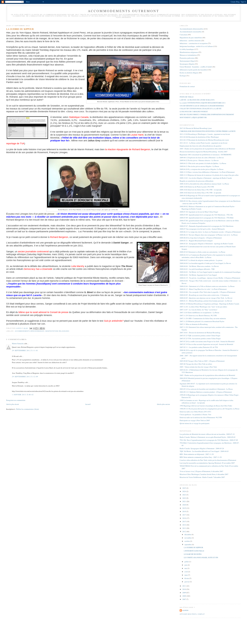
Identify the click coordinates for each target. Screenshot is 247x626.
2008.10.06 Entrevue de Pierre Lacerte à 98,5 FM (197, 187)
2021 (184, 501)
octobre (187, 541)
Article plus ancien (163, 404)
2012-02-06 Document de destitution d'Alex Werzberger (199, 137)
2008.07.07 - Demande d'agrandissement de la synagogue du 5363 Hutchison (206, 226)
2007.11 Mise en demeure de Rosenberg (194, 324)
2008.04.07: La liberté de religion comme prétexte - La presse (201, 260)
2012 (184, 531)
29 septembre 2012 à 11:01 (25, 350)
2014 (184, 525)
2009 (184, 592)
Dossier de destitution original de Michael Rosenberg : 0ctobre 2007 (203, 151)
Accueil (88, 404)
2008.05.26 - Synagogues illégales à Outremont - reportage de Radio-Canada (206, 243)
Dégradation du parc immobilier (191, 37)
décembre (188, 534)
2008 (184, 596)
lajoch (185, 610)
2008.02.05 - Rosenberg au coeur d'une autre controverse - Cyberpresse (204, 295)
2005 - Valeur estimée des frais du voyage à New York (198, 367)
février (186, 578)
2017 (184, 515)
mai (185, 568)
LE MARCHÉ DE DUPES (192, 554)
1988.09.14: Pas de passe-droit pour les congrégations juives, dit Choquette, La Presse (209, 409)
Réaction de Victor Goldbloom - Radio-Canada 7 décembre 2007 (202, 477)
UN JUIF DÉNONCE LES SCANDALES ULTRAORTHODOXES (202, 106)
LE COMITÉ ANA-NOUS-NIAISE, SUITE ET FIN (201, 557)
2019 (184, 508)
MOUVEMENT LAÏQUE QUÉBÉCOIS (193, 117)
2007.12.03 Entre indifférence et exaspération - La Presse (199, 312)
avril (186, 571)
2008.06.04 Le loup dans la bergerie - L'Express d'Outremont (201, 238)
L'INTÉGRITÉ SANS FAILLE (194, 551)
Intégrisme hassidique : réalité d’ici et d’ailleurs (196, 46)
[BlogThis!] (36, 328)
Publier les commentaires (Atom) (27, 409)
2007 (184, 599)
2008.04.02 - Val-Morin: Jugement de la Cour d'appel (198, 275)
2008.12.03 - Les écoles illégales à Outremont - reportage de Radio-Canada (206, 178)
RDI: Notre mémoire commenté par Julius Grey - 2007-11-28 (201, 457)
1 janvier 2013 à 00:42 (23, 394)
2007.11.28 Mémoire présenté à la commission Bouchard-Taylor (202, 321)
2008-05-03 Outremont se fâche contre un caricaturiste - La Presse (202, 252)
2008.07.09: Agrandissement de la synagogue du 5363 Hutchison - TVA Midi (206, 218)
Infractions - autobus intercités (190, 40)
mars (186, 575)
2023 (184, 495)
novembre (188, 538)
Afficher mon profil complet (192, 614)
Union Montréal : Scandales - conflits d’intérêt (196, 67)
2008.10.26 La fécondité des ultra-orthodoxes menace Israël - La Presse (204, 184)
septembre (188, 544)
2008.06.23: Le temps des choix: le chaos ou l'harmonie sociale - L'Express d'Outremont (210, 232)
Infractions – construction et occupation (194, 43)
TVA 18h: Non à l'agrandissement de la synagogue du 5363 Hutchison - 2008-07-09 (209, 440)
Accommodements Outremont (123, 11)
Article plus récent (12, 404)
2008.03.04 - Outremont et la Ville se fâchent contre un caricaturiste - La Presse (207, 286)
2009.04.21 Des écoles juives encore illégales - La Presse (199, 166)
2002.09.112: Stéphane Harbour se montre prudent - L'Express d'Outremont (206, 392)
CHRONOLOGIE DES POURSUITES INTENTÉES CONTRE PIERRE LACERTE (208, 131)
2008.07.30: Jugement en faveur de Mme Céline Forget (199, 212)
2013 (184, 528)
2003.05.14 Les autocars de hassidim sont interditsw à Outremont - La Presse (206, 389)
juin (186, 565)
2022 (184, 498)
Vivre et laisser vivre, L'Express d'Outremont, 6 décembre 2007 (201, 471)
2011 (184, 586)
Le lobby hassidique (187, 49)
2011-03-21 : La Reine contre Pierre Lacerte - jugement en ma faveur (203, 143)
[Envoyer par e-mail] (34, 328)
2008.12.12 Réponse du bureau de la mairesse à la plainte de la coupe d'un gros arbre (209, 175)
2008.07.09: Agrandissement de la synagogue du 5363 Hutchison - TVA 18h (206, 215)
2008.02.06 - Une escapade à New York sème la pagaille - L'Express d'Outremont (207, 292)
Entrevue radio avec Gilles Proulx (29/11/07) (195, 411)
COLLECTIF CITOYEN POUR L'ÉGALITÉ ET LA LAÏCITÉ (200, 108)
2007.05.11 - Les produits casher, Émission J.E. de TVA (199, 347)
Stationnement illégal (187, 61)
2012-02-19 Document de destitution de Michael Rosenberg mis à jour (204, 140)
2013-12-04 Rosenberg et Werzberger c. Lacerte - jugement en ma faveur (205, 134)
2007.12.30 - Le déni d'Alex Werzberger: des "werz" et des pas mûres (203, 307)
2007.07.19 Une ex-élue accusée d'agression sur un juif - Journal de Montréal (206, 344)
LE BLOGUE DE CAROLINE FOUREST (194, 111)
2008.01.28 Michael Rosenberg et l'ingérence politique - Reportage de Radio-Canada (209, 304)
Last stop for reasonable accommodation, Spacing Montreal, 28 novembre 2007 (207, 463)
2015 (184, 521)
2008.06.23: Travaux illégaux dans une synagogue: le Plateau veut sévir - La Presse (209, 235)
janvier (187, 581)
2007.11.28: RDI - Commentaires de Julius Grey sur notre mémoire (203, 318)
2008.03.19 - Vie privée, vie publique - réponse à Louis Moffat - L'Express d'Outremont (210, 278)
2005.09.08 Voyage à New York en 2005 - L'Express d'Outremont (202, 361)
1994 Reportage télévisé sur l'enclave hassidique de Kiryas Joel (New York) (206, 406)
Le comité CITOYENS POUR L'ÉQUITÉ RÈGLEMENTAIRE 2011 (203, 103)
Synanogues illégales (187, 64)
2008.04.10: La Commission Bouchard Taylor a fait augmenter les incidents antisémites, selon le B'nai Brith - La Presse (206, 256)
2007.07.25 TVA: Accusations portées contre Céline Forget (200, 338)
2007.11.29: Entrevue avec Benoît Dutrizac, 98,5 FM (198, 315)
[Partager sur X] (39, 328)
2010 (184, 589)
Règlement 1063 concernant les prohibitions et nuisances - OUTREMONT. (206, 154)
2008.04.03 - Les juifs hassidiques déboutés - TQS (197, 269)
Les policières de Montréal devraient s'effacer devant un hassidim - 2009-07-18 (207, 434)
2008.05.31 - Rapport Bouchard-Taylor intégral (196, 240)
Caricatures (184, 34)
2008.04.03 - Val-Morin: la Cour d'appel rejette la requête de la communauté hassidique (210, 272)
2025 (184, 488)
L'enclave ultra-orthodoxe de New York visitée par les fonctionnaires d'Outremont (208, 460)
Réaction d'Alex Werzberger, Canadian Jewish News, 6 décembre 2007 (204, 474)
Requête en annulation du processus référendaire (196, 181)
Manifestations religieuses (57, 331)
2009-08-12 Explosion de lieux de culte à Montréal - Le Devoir (202, 157)
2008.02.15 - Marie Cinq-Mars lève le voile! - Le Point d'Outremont (203, 289)
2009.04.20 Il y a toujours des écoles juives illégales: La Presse (201, 169)
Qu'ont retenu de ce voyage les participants (194, 423)
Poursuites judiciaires (187, 58)
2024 (184, 491)
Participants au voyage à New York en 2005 (195, 420)
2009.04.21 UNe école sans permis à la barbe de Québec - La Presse (203, 163)
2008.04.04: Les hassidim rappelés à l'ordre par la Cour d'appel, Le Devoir (205, 263)
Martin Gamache (18, 343)
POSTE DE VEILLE (186, 97)
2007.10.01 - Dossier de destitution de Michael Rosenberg (200, 332)
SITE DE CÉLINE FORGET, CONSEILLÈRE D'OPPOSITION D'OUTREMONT (207, 114)
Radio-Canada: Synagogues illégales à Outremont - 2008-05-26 (202, 448)
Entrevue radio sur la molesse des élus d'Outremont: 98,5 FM (201, 417)
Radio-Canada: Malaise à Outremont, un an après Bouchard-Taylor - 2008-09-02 (207, 437)
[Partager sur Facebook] (41, 328)
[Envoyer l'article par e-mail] (30, 328)
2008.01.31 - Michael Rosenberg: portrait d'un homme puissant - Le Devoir (206, 301)
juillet (186, 561)
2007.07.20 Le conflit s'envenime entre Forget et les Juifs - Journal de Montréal (207, 341)
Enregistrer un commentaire (15, 400)
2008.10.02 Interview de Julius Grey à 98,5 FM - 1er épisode (201, 190)
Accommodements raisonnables (191, 31)
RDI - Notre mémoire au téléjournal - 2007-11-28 (197, 454)
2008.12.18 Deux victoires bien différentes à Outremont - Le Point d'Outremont (207, 172)
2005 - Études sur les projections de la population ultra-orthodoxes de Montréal (207, 148)
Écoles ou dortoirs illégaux (189, 72)
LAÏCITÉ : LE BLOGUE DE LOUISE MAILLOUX (197, 100)
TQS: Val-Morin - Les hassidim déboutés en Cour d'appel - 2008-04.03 (204, 451)
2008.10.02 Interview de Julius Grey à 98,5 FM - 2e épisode (200, 192)
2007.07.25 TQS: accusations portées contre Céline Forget (200, 335)
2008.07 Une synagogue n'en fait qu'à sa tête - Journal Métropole (202, 229)
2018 (184, 511)
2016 (184, 518)
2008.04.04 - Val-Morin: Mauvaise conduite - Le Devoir (199, 266)
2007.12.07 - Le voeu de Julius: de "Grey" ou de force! (198, 309)
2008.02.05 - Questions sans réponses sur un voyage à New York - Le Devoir (206, 298)
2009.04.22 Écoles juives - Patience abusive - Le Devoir (199, 160)
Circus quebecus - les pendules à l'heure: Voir (195, 414)
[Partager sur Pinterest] (43, 328)
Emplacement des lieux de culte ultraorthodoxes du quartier (200, 146)
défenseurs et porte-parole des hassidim (193, 70)
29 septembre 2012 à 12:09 (25, 376)
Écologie (183, 75)
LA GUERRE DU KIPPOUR (193, 547)
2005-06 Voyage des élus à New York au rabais (196, 364)
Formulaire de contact (187, 86)
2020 (184, 505)
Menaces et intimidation (188, 55)
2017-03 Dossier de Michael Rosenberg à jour (196, 128)
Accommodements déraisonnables (29, 331)
